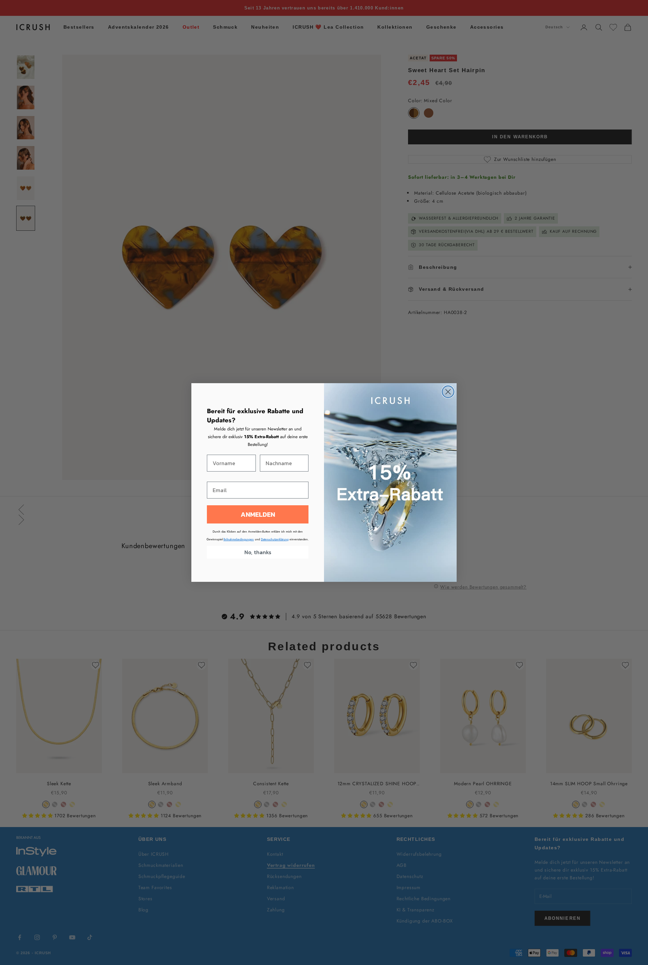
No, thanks (257, 552)
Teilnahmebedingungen (238, 539)
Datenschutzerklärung (275, 539)
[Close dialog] (448, 392)
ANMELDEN (258, 514)
